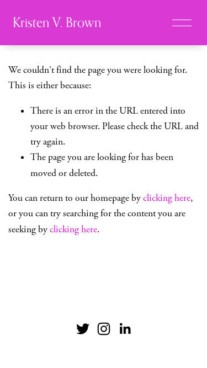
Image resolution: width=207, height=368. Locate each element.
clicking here (166, 198)
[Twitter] (82, 328)
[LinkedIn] (124, 328)
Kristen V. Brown (57, 22)
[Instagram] (103, 328)
